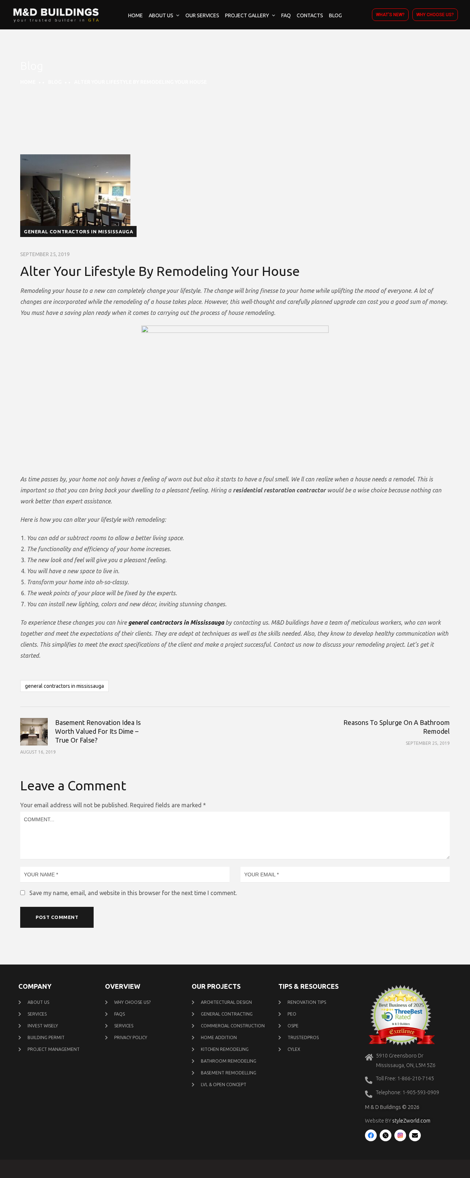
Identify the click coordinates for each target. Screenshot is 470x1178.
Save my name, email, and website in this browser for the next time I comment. (133, 893)
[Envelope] (415, 1135)
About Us (161, 15)
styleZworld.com (411, 1121)
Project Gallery (247, 15)
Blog (335, 15)
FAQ (286, 15)
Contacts (310, 15)
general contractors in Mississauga (78, 231)
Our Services (202, 15)
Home (135, 15)
